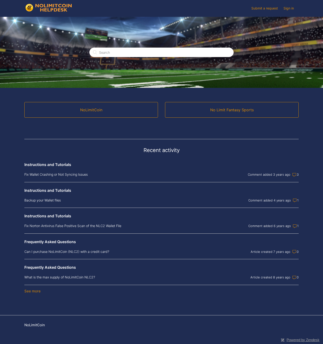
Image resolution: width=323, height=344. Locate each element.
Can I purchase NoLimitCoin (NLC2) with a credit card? (66, 252)
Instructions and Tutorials (47, 164)
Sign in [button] (289, 8)
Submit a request (264, 8)
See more (32, 291)
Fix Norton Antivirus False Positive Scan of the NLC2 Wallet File (72, 226)
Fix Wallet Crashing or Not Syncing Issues (56, 174)
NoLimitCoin (34, 325)
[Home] (48, 11)
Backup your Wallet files (42, 200)
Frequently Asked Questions (50, 241)
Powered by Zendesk (303, 340)
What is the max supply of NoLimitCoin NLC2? (59, 277)
